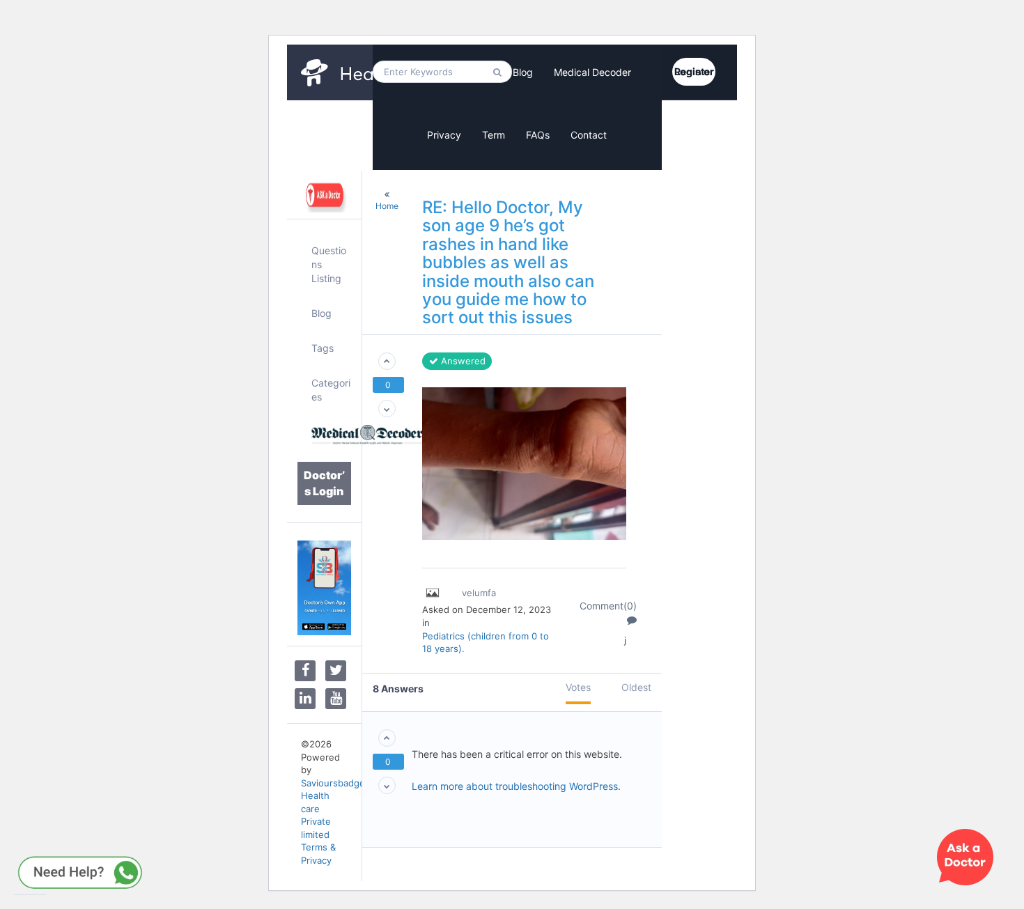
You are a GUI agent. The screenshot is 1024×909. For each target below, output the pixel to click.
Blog (523, 72)
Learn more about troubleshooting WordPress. (516, 786)
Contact (589, 135)
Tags (322, 348)
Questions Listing (328, 264)
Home (386, 206)
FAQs (538, 135)
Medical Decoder (592, 72)
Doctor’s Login (324, 483)
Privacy (444, 135)
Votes (578, 687)
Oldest (636, 687)
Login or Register (694, 71)
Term (493, 135)
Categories (330, 390)
